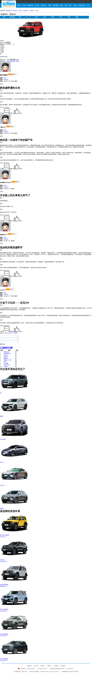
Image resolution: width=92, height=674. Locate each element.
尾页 (16, 333)
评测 (49, 5)
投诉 (24, 5)
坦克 (20, 10)
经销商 (4, 20)
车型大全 (15, 10)
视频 (74, 5)
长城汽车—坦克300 (8, 14)
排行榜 (37, 5)
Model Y (2, 462)
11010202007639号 (30, 668)
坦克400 (2, 560)
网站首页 (8, 10)
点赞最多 (11, 61)
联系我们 (43, 665)
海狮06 (2, 508)
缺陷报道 (30, 5)
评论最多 (16, 61)
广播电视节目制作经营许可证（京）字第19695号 (61, 668)
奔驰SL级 (6, 352)
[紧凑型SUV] (3, 586)
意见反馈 (63, 665)
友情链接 (56, 665)
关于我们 (36, 665)
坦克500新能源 (4, 659)
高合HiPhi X (7, 365)
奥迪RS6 (6, 358)
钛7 (1, 393)
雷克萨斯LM (7, 353)
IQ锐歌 (5, 366)
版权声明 (29, 665)
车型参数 (12, 17)
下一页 (13, 333)
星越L (1, 416)
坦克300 (32, 10)
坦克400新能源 (4, 634)
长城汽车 (25, 10)
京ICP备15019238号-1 (42, 668)
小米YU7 (2, 485)
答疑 (61, 5)
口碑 (66, 5)
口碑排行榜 (6, 347)
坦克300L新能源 (4, 535)
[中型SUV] (3, 536)
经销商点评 (81, 5)
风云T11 (6, 355)
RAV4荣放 (3, 439)
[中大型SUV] (3, 561)
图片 (70, 5)
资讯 (18, 5)
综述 (4, 17)
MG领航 (6, 363)
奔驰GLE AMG (8, 360)
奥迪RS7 (6, 356)
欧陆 (5, 361)
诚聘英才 (49, 665)
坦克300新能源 (4, 584)
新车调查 (55, 5)
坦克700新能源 (4, 609)
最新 (8, 61)
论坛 (88, 5)
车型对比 (44, 5)
